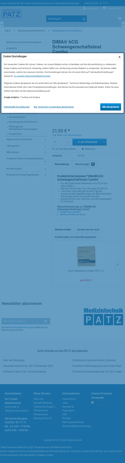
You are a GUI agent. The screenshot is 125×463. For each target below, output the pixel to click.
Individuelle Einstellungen (17, 107)
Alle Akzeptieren (110, 107)
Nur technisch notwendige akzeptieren (54, 107)
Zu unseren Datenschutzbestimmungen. (32, 76)
